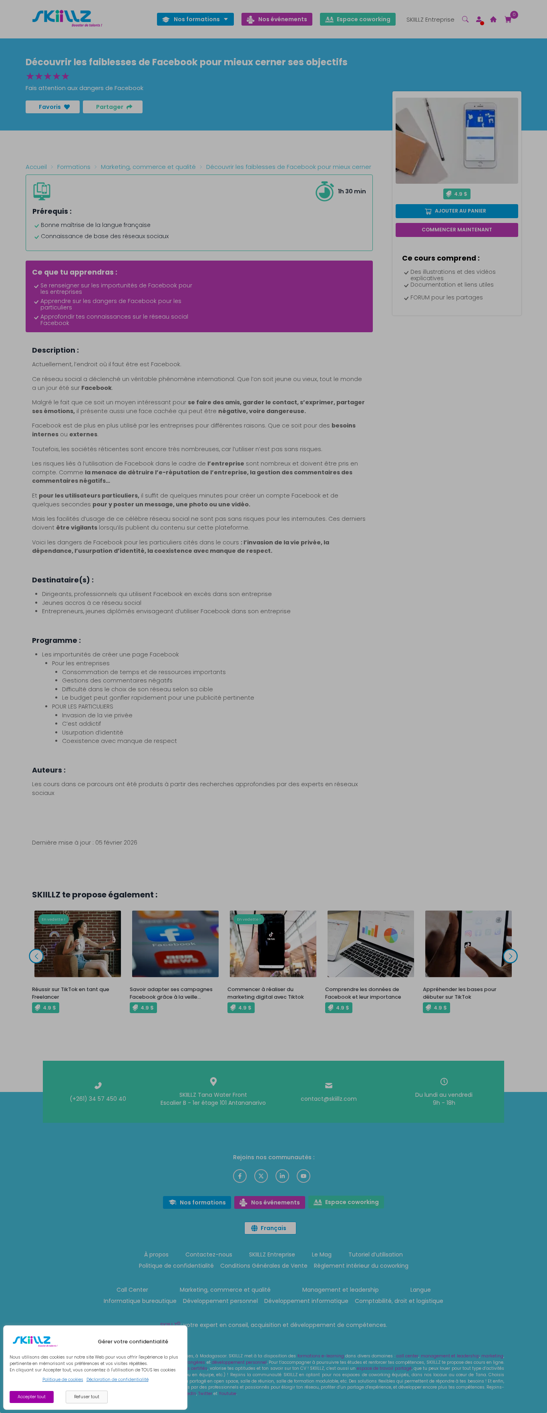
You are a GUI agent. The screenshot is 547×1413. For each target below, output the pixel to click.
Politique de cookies (62, 1380)
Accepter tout (32, 1397)
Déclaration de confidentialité (117, 1380)
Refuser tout (86, 1397)
